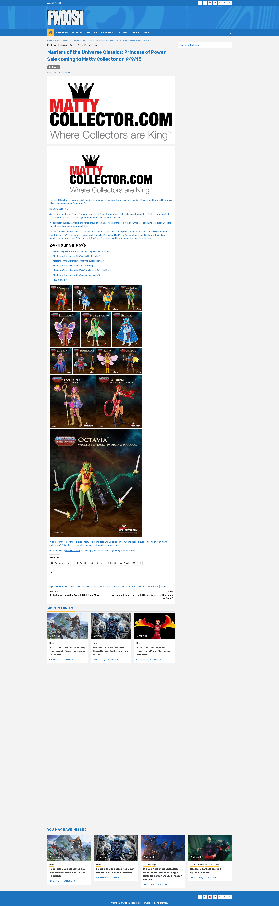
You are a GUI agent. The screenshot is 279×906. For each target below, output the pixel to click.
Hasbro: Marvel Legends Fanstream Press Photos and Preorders (153, 651)
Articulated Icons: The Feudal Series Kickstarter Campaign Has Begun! (142, 595)
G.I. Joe (193, 864)
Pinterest (107, 32)
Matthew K (70, 660)
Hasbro (201, 864)
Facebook (77, 32)
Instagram (61, 32)
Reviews (147, 864)
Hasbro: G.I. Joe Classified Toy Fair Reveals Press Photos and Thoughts (67, 651)
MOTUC (132, 586)
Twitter (122, 32)
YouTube (92, 32)
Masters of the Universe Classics (62, 45)
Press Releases (91, 45)
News (80, 45)
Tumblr (135, 32)
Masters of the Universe (65, 586)
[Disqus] (111, 705)
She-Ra (163, 586)
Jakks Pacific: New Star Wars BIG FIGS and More (74, 593)
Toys (154, 864)
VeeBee (66, 73)
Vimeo (147, 32)
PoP (139, 586)
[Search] (229, 33)
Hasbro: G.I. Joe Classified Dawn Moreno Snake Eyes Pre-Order (111, 651)
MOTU (124, 586)
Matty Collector (60, 208)
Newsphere (148, 902)
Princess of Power (150, 586)
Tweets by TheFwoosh (190, 45)
